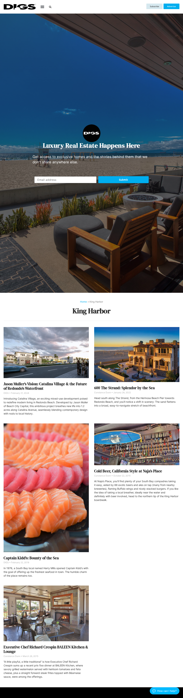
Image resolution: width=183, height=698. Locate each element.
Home (83, 301)
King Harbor (92, 311)
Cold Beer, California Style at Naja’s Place (128, 471)
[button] (42, 7)
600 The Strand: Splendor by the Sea (124, 387)
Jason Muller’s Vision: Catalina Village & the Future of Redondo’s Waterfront (45, 386)
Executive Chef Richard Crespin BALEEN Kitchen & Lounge (46, 649)
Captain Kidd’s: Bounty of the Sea (31, 558)
